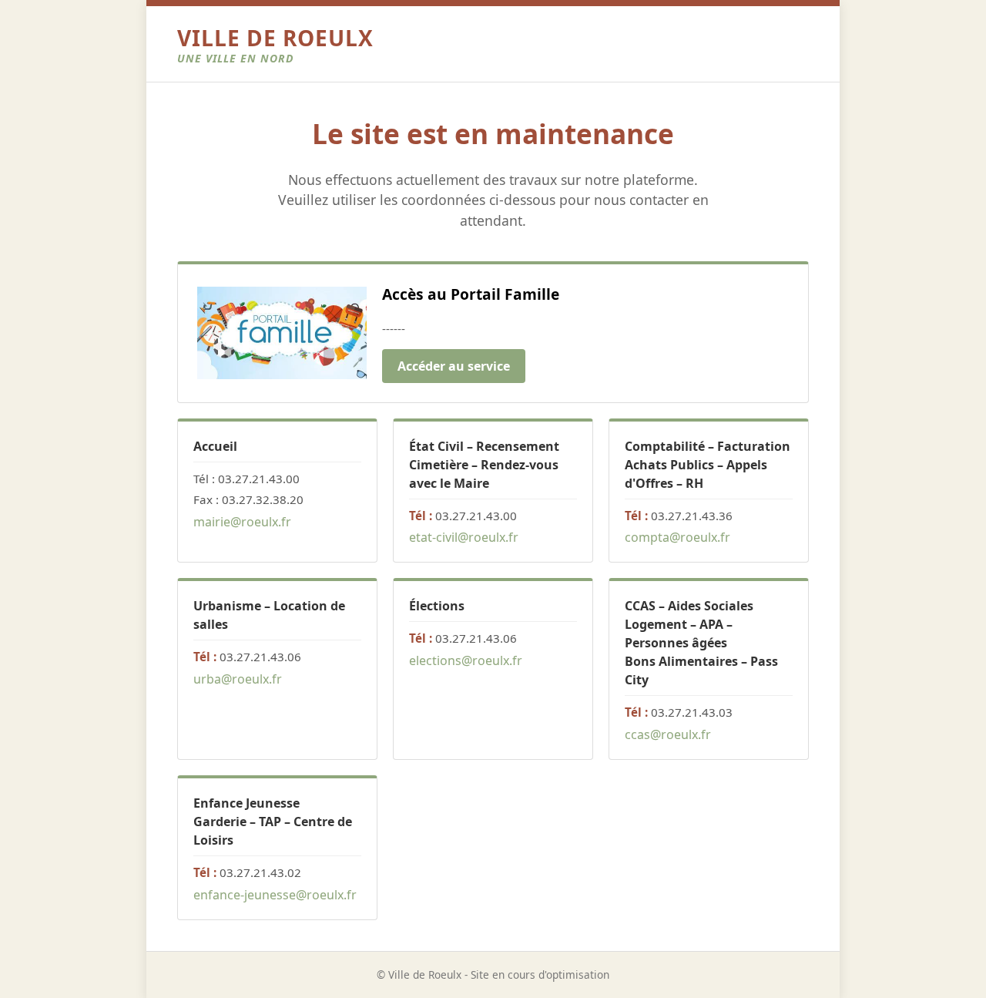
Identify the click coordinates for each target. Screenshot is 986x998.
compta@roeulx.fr (677, 537)
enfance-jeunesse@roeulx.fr (275, 894)
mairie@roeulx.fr (242, 521)
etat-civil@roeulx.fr (463, 537)
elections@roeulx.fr (465, 660)
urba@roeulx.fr (237, 678)
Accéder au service (453, 366)
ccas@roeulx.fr (668, 734)
